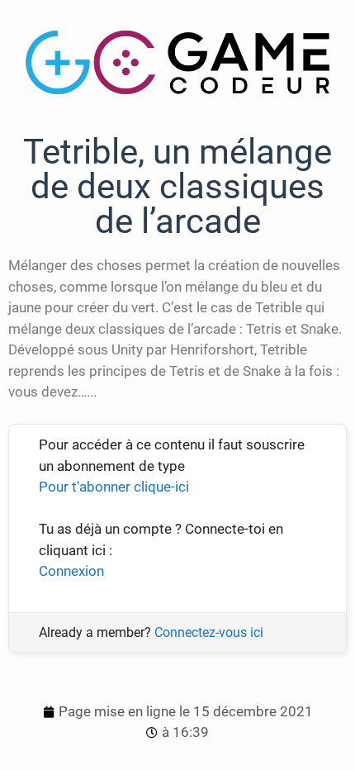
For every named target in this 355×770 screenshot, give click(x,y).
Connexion (71, 571)
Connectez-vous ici (208, 632)
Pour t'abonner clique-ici (114, 486)
